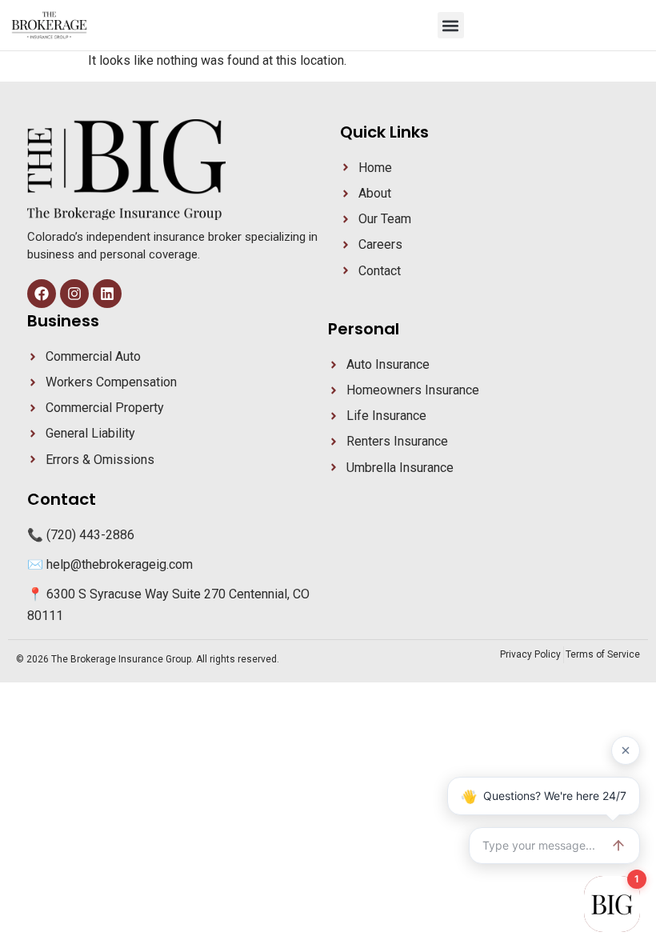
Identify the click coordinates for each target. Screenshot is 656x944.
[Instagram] (74, 293)
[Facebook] (41, 293)
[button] (451, 25)
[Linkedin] (107, 293)
